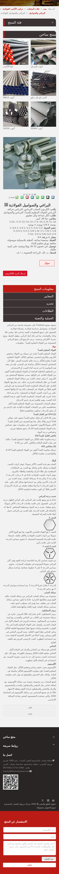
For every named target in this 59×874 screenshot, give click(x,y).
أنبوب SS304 (37, 128)
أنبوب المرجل (37, 66)
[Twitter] (43, 800)
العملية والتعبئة (44, 318)
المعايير (49, 296)
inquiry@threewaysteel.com (16, 771)
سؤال (47, 263)
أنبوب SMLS (8, 97)
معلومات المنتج (44, 288)
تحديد (50, 303)
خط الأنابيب (8, 66)
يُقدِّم (30, 865)
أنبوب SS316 (9, 128)
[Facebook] (53, 800)
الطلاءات (48, 311)
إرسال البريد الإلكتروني (15, 273)
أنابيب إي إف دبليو (39, 97)
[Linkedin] (48, 800)
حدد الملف (49, 859)
